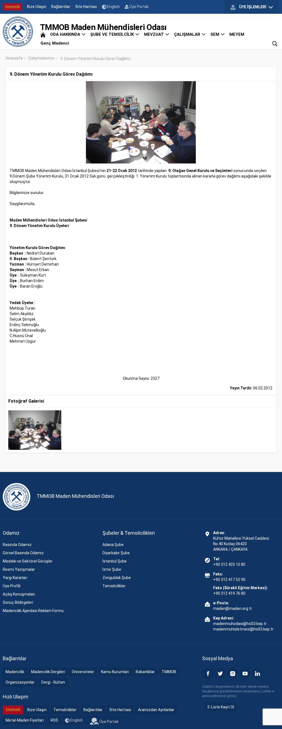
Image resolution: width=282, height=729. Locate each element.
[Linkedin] (257, 673)
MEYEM (236, 34)
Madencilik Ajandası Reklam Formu (33, 610)
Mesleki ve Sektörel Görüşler (28, 561)
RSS (54, 720)
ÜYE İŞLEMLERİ (252, 7)
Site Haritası (86, 6)
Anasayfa (14, 58)
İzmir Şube (111, 569)
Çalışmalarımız (41, 58)
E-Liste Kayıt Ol (221, 707)
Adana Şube (113, 544)
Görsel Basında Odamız (23, 553)
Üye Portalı (138, 6)
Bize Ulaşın (36, 6)
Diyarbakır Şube (116, 553)
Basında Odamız (17, 544)
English (113, 6)
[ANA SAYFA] (43, 34)
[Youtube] (245, 673)
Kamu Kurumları (115, 672)
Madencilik (15, 672)
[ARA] (274, 43)
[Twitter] (220, 673)
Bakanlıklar (145, 672)
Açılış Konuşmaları (19, 594)
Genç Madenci (54, 43)
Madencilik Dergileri (48, 672)
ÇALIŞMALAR (187, 34)
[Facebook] (208, 673)
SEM (215, 34)
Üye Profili (11, 586)
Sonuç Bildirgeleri (18, 602)
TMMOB (169, 672)
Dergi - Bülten (53, 682)
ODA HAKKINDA (65, 34)
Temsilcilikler (114, 586)
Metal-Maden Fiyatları (25, 720)
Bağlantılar (60, 6)
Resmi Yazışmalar (19, 569)
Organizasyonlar (20, 682)
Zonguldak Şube (116, 577)
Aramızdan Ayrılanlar (156, 710)
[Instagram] (232, 673)
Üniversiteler (83, 672)
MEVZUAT (154, 34)
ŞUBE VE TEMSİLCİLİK (112, 34)
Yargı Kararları (15, 577)
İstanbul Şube (114, 561)
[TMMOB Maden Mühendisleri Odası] (18, 32)
